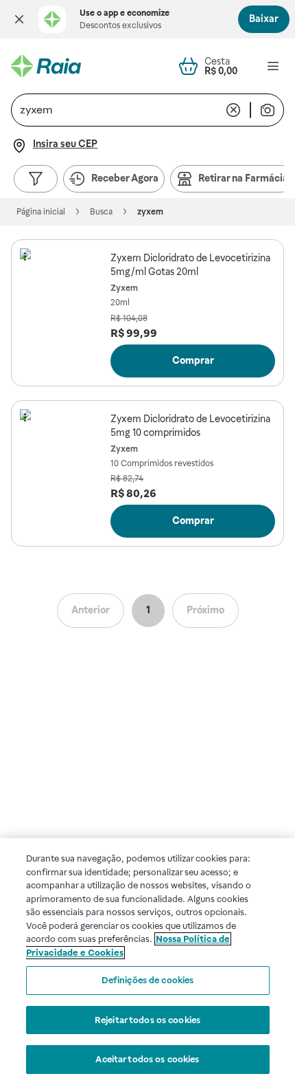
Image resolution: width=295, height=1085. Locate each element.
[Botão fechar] (19, 19)
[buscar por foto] (267, 110)
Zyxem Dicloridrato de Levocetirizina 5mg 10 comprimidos (190, 425)
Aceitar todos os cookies (147, 1059)
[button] (19, 19)
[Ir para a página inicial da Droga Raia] (46, 66)
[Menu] (273, 66)
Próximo (205, 609)
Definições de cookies (148, 980)
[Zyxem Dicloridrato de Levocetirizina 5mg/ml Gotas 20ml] (62, 290)
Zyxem (124, 288)
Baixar (264, 18)
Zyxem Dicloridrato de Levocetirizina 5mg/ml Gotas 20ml (190, 264)
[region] (147, 961)
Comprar (193, 360)
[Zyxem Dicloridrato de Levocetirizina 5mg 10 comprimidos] (62, 451)
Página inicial (40, 212)
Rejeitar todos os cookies (147, 1020)
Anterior (90, 609)
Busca (101, 212)
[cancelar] (233, 110)
